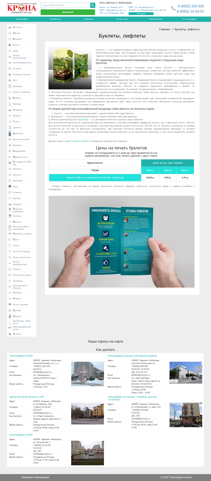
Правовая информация (35, 477)
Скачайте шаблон (80, 141)
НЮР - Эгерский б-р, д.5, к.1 (112, 10)
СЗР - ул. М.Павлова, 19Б (111, 13)
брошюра (83, 119)
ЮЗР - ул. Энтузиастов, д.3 (141, 7)
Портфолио (55, 19)
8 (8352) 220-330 (191, 6)
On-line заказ (122, 19)
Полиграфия (22, 19)
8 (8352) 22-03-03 (190, 11)
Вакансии (67, 12)
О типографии (189, 19)
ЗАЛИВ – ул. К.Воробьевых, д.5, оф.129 (147, 10)
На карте (141, 14)
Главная (164, 29)
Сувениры (88, 19)
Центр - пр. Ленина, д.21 (111, 7)
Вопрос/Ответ (155, 19)
